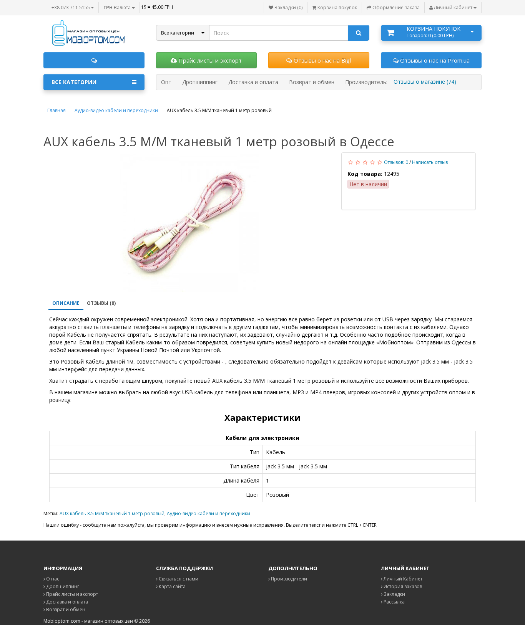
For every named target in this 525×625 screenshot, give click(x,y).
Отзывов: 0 (396, 162)
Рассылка (393, 602)
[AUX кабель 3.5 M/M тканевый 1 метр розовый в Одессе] (189, 223)
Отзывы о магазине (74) (425, 81)
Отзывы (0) (101, 303)
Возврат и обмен (65, 609)
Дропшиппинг (62, 586)
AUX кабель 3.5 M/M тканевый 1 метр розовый (112, 513)
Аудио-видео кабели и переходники (116, 110)
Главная (56, 110)
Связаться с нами (178, 578)
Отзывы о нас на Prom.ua (434, 60)
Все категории (74, 82)
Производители (288, 578)
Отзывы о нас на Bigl (321, 60)
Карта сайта (172, 586)
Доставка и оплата (66, 602)
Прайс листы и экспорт (209, 60)
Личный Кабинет (402, 578)
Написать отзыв (430, 162)
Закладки (393, 594)
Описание (66, 303)
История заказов (402, 586)
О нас (52, 578)
